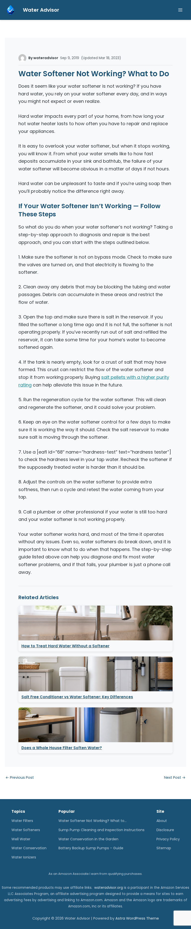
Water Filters (22, 820)
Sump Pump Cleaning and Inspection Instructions (101, 829)
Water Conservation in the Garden (88, 839)
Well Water (20, 839)
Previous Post (19, 777)
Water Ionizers (23, 857)
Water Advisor (41, 9)
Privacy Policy (168, 839)
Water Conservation (29, 848)
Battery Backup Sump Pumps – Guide (90, 848)
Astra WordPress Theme (137, 918)
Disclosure (165, 829)
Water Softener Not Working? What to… (92, 820)
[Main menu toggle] (180, 10)
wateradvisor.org (108, 887)
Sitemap (163, 848)
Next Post (175, 777)
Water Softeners (25, 829)
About (161, 820)
